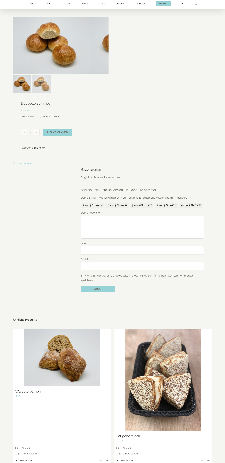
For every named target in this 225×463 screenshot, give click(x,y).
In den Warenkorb (57, 132)
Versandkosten (51, 116)
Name (85, 243)
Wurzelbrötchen (28, 391)
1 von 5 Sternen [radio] (92, 205)
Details (106, 461)
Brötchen (39, 147)
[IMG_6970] (51, 45)
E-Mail (85, 259)
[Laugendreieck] (163, 380)
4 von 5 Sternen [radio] (166, 205)
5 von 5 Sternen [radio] (191, 205)
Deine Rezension (92, 212)
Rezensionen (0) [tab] (23, 163)
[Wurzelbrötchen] (62, 357)
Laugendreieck (128, 436)
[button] (163, 4)
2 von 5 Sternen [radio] (117, 205)
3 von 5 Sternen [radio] (141, 205)
